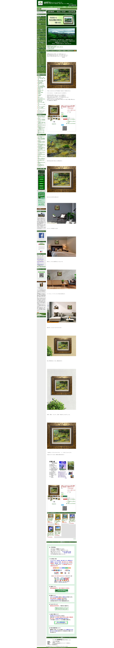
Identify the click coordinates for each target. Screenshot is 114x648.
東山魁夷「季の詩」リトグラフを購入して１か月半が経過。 (41, 148)
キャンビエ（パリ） (40, 28)
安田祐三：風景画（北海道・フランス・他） (41, 46)
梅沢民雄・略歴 (40, 87)
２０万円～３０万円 (40, 60)
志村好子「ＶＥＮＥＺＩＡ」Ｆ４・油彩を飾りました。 (41, 120)
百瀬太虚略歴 (40, 82)
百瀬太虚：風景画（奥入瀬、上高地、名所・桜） (41, 40)
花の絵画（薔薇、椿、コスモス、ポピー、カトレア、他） (41, 21)
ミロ (38, 96)
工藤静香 (39, 95)
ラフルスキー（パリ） (41, 110)
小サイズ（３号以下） (40, 67)
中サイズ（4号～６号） (51, 47)
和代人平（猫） (40, 97)
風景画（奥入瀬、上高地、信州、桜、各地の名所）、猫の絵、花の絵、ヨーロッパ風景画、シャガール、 (58, 3)
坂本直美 (39, 76)
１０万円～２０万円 (40, 59)
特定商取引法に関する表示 (60, 646)
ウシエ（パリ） (39, 26)
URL (38, 266)
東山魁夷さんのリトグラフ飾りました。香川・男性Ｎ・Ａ (41, 128)
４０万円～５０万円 (40, 63)
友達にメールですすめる (71, 123)
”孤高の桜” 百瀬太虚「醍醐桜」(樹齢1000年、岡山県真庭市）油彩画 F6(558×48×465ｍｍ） (72, 521)
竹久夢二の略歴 (40, 92)
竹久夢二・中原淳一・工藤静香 (41, 50)
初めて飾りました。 (41, 164)
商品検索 (39, 8)
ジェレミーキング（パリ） (41, 25)
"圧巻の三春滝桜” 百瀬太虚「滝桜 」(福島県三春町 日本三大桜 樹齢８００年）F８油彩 (51, 535)
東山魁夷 (39, 91)
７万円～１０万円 (40, 57)
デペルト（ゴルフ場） (41, 106)
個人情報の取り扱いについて (50, 646)
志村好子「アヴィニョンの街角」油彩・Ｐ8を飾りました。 (41, 123)
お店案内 (66, 646)
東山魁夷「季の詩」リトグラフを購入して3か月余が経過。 (41, 145)
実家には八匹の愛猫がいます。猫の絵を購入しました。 (41, 139)
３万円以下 (39, 53)
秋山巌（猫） (40, 101)
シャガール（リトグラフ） (41, 33)
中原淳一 (39, 93)
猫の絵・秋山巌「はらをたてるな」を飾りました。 (41, 117)
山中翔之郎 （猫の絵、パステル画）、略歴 (41, 78)
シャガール (39, 94)
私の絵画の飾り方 (39, 114)
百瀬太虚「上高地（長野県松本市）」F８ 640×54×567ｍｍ (65, 520)
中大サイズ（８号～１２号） (41, 71)
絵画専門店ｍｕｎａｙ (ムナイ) (53, 2)
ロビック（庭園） (41, 107)
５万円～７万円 (39, 56)
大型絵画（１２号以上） (41, 72)
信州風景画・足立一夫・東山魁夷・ (41, 37)
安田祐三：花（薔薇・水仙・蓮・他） (41, 44)
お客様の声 (38, 134)
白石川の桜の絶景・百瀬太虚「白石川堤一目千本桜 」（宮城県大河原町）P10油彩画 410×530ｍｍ (58, 533)
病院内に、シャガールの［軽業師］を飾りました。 (41, 142)
